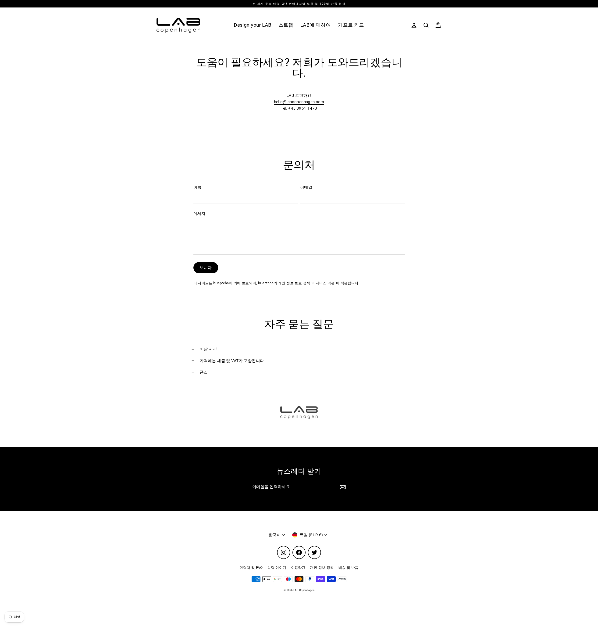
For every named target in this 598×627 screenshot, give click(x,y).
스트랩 (285, 25)
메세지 (199, 213)
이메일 (306, 187)
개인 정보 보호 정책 (294, 283)
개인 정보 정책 (322, 568)
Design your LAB (252, 25)
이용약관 (298, 568)
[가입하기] (342, 487)
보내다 (206, 267)
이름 (197, 187)
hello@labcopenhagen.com (299, 101)
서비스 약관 (326, 283)
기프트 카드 (351, 25)
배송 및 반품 (348, 568)
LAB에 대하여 (315, 25)
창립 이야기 (276, 568)
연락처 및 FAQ (251, 568)
